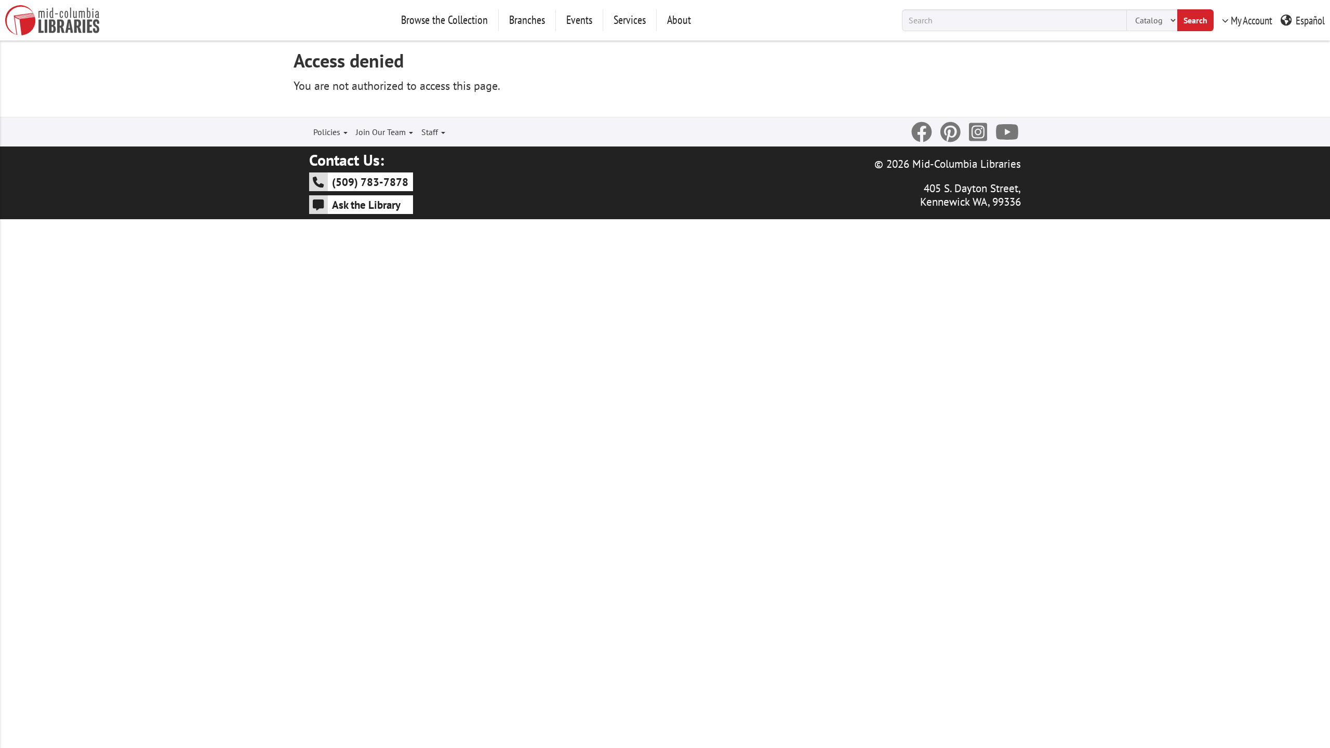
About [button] (679, 19)
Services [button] (630, 19)
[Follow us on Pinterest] (950, 131)
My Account (1251, 20)
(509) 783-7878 (370, 182)
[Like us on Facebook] (921, 131)
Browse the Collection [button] (444, 19)
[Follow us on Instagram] (978, 131)
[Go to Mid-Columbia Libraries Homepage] (52, 20)
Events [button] (579, 19)
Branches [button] (527, 19)
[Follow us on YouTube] (1007, 131)
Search (1195, 20)
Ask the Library (366, 204)
